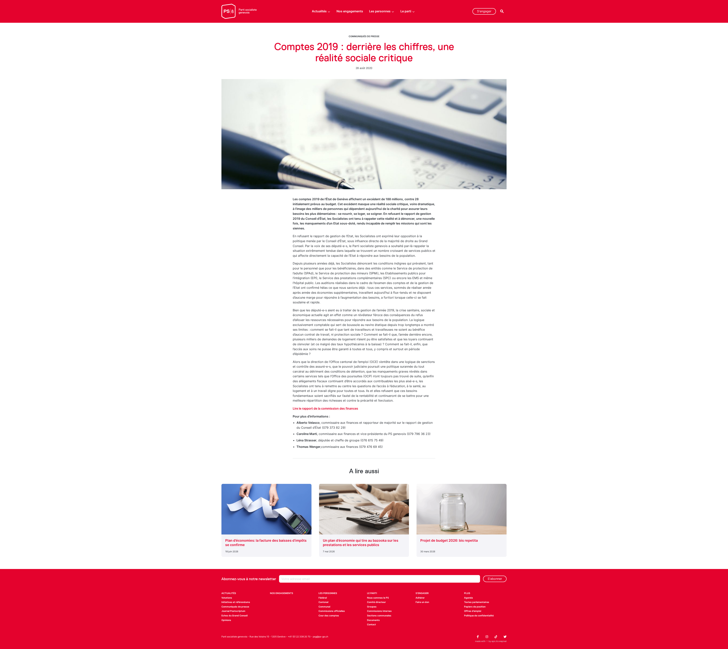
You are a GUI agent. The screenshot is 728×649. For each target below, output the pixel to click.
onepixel (502, 641)
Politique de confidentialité (479, 615)
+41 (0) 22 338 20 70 (299, 636)
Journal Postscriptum (233, 611)
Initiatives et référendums (235, 602)
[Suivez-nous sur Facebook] (477, 636)
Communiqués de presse (364, 36)
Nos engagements (350, 11)
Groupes (372, 606)
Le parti (405, 11)
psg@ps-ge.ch (320, 636)
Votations (226, 597)
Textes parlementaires (476, 602)
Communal (324, 606)
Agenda (468, 597)
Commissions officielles (331, 611)
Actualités (319, 11)
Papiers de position (475, 606)
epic (494, 641)
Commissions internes (379, 611)
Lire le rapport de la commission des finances (325, 408)
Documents (373, 620)
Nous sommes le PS (378, 597)
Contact (371, 624)
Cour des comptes (328, 615)
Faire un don (422, 602)
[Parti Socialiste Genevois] (239, 11)
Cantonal (323, 602)
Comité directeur (376, 602)
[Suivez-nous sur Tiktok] (495, 636)
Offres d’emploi (472, 611)
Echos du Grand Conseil (234, 615)
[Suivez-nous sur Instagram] (486, 636)
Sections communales (379, 615)
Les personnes (380, 11)
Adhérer (420, 597)
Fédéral (322, 597)
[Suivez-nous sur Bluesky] (505, 636)
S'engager (484, 11)
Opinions (226, 620)
